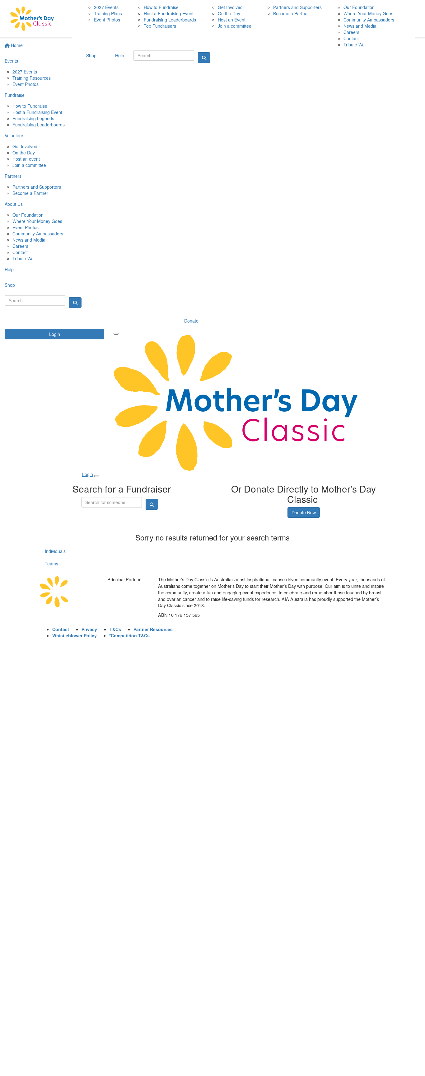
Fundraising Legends (33, 118)
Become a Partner (30, 193)
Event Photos (25, 84)
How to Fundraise (29, 106)
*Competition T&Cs (129, 635)
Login (54, 334)
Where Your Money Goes (37, 221)
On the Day (23, 152)
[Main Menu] (116, 334)
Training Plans (108, 13)
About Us (14, 204)
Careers (20, 246)
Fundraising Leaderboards (38, 124)
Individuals (55, 551)
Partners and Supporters (36, 187)
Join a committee (29, 165)
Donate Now (304, 512)
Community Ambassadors (37, 233)
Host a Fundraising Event (37, 112)
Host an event (26, 159)
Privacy (89, 629)
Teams (51, 563)
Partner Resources (153, 629)
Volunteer (14, 135)
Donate (191, 321)
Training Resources (31, 78)
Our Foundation (28, 215)
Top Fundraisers (160, 26)
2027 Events (24, 71)
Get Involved (24, 146)
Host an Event (231, 20)
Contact (20, 252)
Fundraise (15, 95)
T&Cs (115, 629)
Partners (13, 176)
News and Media (28, 240)
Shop (10, 285)
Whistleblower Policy (74, 635)
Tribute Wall (23, 258)
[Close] (96, 476)
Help (9, 269)
